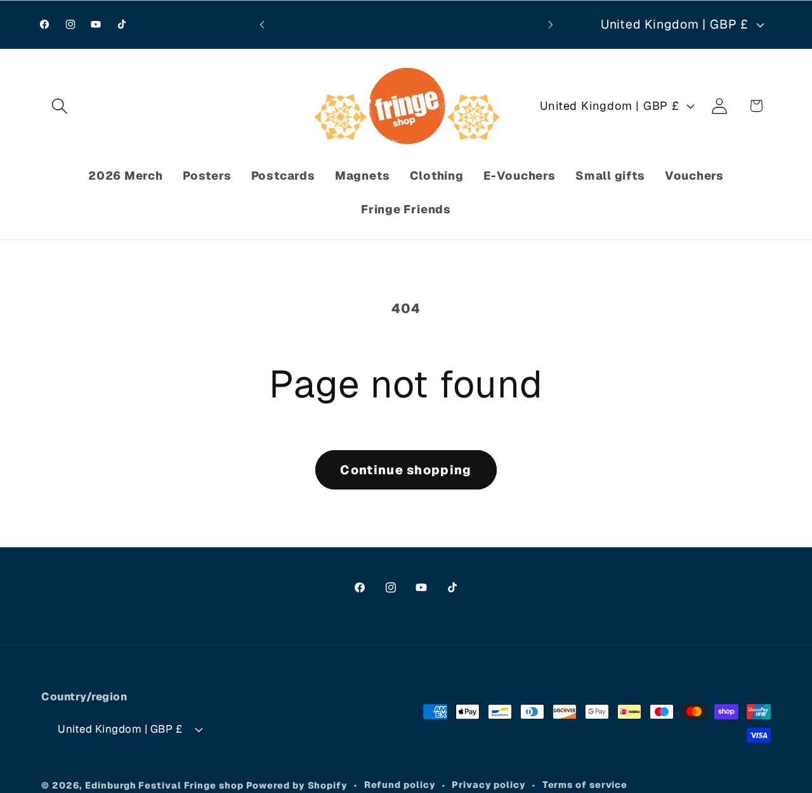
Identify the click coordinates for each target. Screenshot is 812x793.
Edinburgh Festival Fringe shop (164, 785)
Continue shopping (405, 470)
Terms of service (585, 784)
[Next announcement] (551, 24)
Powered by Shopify (297, 785)
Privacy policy (489, 784)
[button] (59, 106)
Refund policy (400, 784)
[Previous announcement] (262, 24)
